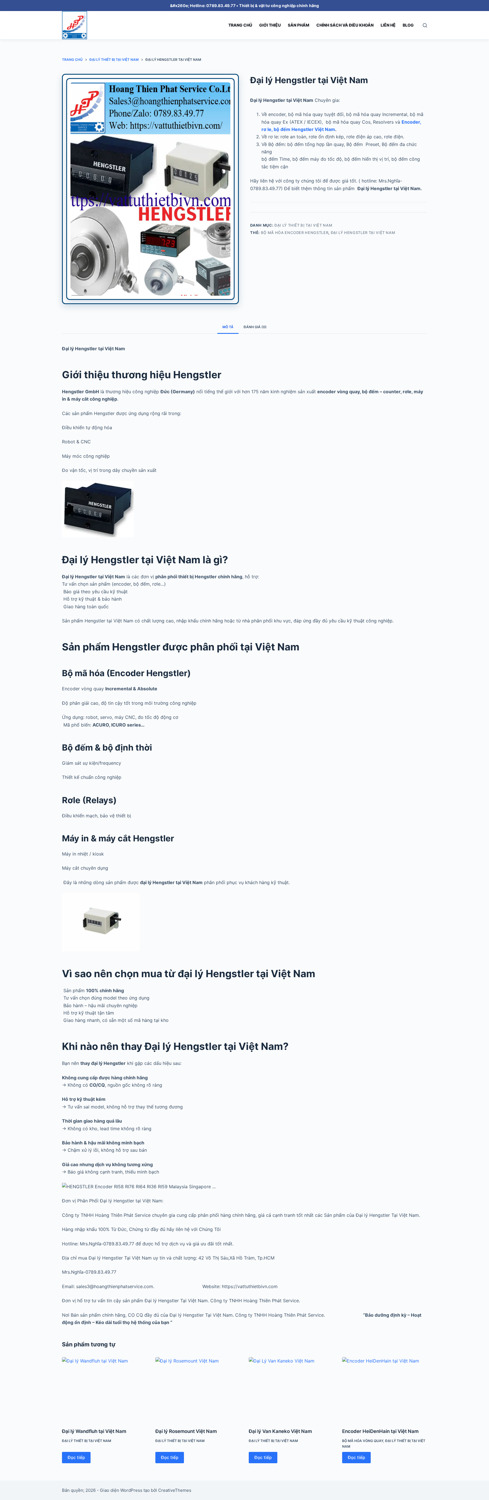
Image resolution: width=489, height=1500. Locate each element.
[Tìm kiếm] (425, 25)
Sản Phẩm (298, 25)
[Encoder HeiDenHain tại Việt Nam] (384, 1389)
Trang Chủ (240, 25)
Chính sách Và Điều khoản (345, 25)
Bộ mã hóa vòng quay (362, 1441)
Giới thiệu (270, 25)
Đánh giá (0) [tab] (255, 327)
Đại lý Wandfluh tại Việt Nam (94, 1431)
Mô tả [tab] (227, 327)
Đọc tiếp (76, 1457)
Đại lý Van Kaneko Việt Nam (280, 1431)
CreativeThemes (174, 1490)
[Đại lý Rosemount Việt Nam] (197, 1389)
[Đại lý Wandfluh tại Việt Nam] (104, 1389)
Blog (408, 25)
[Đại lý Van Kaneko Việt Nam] (291, 1389)
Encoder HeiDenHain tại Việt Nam (380, 1431)
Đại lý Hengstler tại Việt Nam (363, 232)
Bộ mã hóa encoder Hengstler (295, 232)
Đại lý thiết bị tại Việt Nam (303, 225)
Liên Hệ (388, 25)
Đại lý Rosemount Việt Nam (186, 1431)
